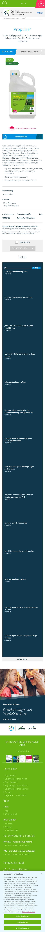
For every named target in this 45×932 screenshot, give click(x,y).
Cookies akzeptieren (22, 928)
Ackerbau (9, 823)
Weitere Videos (22, 659)
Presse (8, 792)
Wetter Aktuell (11, 814)
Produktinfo (7, 52)
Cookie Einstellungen (22, 916)
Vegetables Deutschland (15, 795)
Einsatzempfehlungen (29, 52)
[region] (22, 901)
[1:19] (22, 268)
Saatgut (8, 827)
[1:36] (22, 380)
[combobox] (22, 136)
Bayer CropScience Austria (16, 785)
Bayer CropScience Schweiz (16, 789)
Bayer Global (10, 775)
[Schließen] (1, 12)
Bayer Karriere (11, 782)
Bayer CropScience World (16, 779)
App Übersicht (23, 751)
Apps (7, 810)
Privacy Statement (28, 912)
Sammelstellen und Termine (17, 845)
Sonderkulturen (12, 830)
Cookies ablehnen (22, 922)
